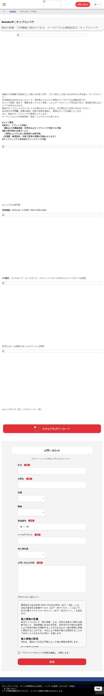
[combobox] (32, 498)
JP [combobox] (95, 4)
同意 (98, 689)
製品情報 (13, 11)
